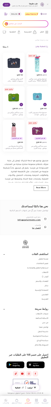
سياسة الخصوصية (40, 336)
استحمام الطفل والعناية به (37, 268)
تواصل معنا (43, 327)
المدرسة (45, 299)
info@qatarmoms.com (29, 220)
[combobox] (25, 24)
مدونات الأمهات (42, 314)
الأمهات (45, 272)
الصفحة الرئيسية (41, 290)
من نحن (45, 323)
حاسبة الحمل (43, 332)
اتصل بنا (36, 228)
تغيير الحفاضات (42, 264)
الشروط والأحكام (41, 345)
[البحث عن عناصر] (6, 24)
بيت (47, 40)
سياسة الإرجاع (42, 341)
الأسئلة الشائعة (42, 318)
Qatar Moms (31, 393)
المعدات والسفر (42, 281)
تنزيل (6, 5)
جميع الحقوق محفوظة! (16, 393)
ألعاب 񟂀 (45, 277)
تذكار (46, 286)
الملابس (45, 295)
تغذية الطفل (43, 259)
